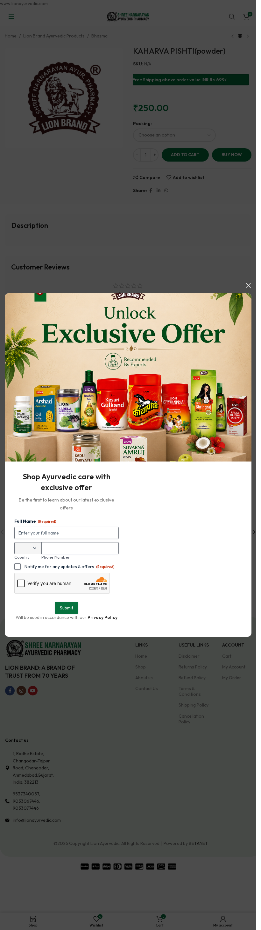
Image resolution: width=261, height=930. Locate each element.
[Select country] (28, 548)
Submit (66, 608)
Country (22, 557)
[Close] (248, 285)
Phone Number (55, 557)
